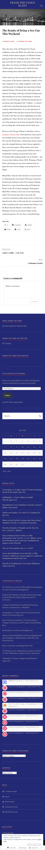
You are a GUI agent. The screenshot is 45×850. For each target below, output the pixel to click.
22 (11, 459)
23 (17, 459)
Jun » (9, 471)
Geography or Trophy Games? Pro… (26, 680)
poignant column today (10, 134)
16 (17, 453)
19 (34, 453)
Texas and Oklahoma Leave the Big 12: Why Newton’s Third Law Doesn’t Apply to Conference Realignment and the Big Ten (22, 555)
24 (22, 459)
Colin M (11, 686)
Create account (11, 791)
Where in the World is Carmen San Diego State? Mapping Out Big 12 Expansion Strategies (21, 521)
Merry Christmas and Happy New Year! (17, 646)
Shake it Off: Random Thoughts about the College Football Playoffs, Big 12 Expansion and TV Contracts (21, 597)
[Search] (39, 6)
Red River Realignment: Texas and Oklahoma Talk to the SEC (21, 564)
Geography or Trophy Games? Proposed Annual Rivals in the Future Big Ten (22, 490)
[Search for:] (22, 416)
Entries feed (9, 802)
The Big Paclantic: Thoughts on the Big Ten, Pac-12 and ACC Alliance (20, 529)
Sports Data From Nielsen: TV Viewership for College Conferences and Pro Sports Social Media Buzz (21, 622)
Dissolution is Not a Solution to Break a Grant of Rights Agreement (22, 506)
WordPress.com (11, 812)
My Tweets (6, 343)
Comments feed (11, 807)
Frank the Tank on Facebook (15, 356)
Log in (7, 796)
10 (22, 447)
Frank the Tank (25, 41)
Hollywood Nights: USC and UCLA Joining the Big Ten (21, 513)
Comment (34, 301)
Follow (7, 395)
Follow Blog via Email (13, 373)
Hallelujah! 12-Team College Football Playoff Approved (17, 498)
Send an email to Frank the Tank (14, 326)
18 (28, 453)
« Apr (4, 471)
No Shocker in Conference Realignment (17, 630)
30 (17, 464)
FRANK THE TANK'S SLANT (22, 4)
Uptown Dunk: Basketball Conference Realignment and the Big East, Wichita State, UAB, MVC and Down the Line (22, 638)
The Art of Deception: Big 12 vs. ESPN (17, 548)
